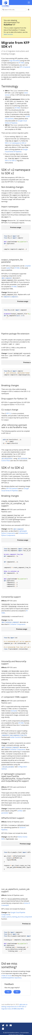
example (14, 711)
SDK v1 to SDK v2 (10, 161)
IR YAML (21, 63)
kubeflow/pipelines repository (11, 978)
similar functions (15, 737)
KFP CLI (8, 413)
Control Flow (5, 461)
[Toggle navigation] (28, 2)
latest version (8, 34)
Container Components (17, 624)
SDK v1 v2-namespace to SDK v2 (15, 143)
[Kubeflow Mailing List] (11, 1025)
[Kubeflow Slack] (7, 1025)
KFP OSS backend (12, 488)
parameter (4, 813)
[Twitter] (3, 1025)
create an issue (6, 976)
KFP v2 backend (25, 67)
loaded (8, 268)
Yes (8, 992)
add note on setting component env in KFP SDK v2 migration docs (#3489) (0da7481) (14, 1006)
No (17, 992)
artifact (20, 811)
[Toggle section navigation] (28, 9)
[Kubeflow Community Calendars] (3, 1028)
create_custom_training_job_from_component (16, 917)
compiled (28, 266)
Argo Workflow (14, 61)
